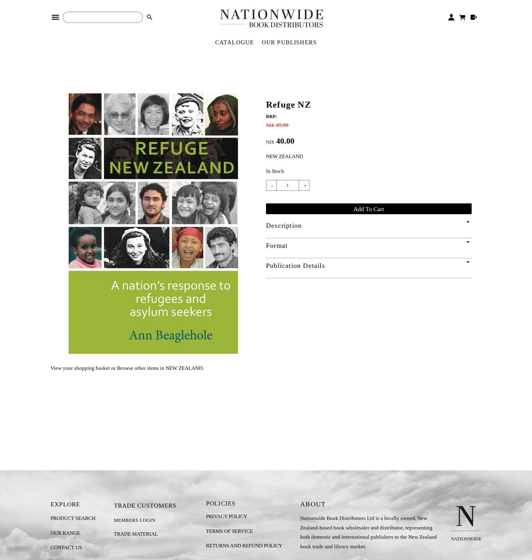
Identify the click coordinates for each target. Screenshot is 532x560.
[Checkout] (474, 17)
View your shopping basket (80, 368)
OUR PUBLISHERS (289, 42)
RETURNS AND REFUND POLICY (244, 546)
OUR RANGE (65, 533)
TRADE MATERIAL (136, 534)
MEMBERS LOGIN (135, 520)
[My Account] (451, 17)
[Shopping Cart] (462, 17)
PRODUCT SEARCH (72, 518)
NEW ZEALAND (284, 156)
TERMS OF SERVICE (229, 531)
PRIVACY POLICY (226, 516)
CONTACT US (66, 547)
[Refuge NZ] (153, 352)
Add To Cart (368, 209)
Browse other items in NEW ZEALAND (160, 368)
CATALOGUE (234, 42)
